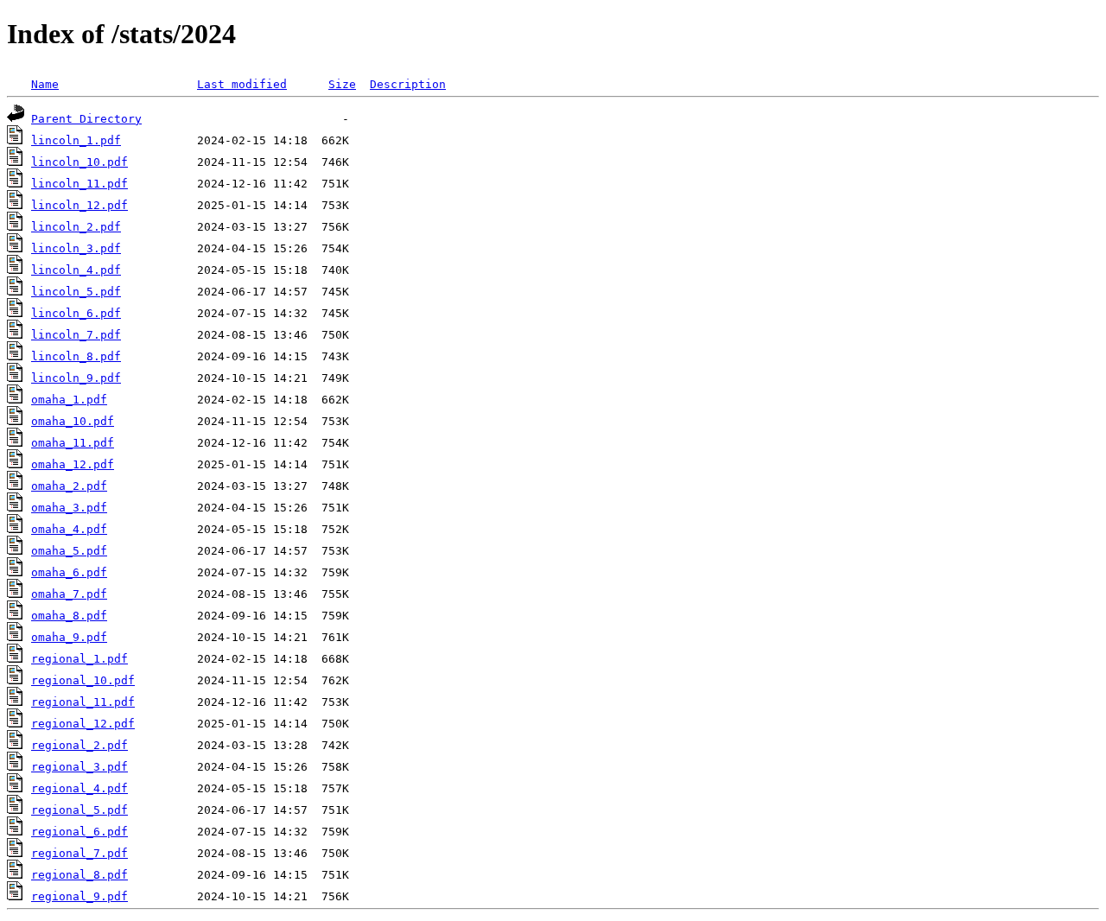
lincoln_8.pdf (76, 356)
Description (408, 84)
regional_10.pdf (83, 680)
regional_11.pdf (83, 702)
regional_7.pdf (79, 853)
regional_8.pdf (79, 874)
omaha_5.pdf (69, 550)
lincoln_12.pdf (79, 205)
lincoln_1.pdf (76, 140)
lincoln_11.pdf (79, 183)
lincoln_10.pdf (79, 162)
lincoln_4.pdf (76, 270)
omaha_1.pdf (69, 399)
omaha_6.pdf (69, 572)
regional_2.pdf (79, 745)
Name (45, 84)
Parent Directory (86, 118)
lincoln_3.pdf (76, 248)
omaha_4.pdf (69, 529)
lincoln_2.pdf (76, 226)
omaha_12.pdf (72, 464)
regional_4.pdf (79, 788)
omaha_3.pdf (69, 507)
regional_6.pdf (79, 831)
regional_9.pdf (79, 896)
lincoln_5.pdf (76, 291)
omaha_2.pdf (69, 486)
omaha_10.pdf (72, 421)
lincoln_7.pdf (76, 334)
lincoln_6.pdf (76, 313)
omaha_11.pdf (72, 442)
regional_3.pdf (79, 766)
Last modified (242, 84)
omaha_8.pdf (69, 615)
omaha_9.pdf (69, 637)
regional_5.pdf (79, 809)
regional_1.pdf (79, 658)
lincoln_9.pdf (76, 378)
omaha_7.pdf (69, 594)
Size (342, 84)
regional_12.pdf (83, 723)
